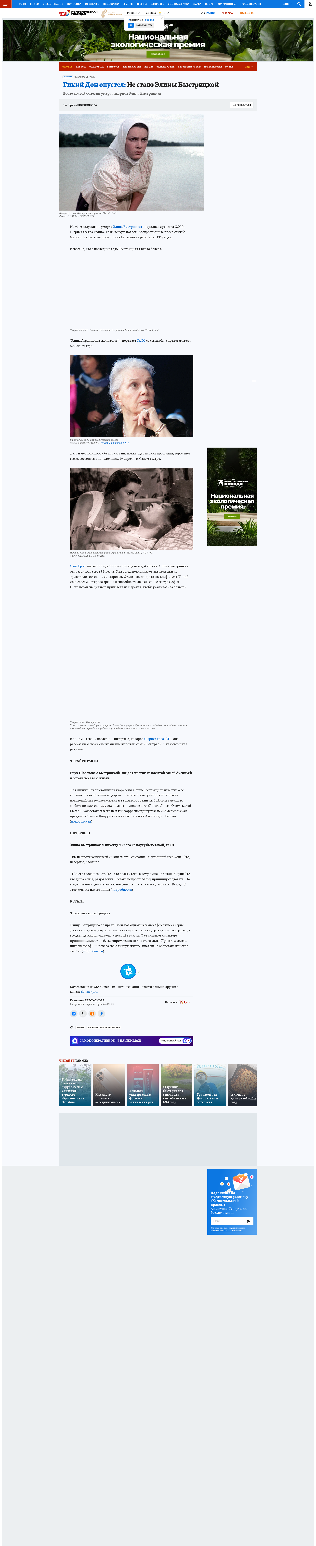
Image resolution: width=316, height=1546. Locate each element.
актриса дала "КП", (158, 738)
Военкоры (113, 66)
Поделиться (244, 105)
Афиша (229, 66)
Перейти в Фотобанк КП (114, 442)
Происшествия (250, 4)
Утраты (80, 1028)
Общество (92, 4)
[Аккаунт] (310, 4)
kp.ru (187, 1002)
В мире (127, 4)
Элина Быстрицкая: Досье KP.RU (104, 1028)
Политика (74, 4)
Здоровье (157, 4)
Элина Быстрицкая (127, 226)
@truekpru (89, 991)
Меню (6, 4)
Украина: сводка (131, 66)
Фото (22, 4)
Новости (81, 66)
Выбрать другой (144, 25)
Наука (197, 4)
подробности (81, 821)
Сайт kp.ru (78, 566)
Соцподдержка (178, 4)
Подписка (246, 13)
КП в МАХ (148, 66)
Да (131, 25)
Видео (34, 4)
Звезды (141, 4)
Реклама (227, 13)
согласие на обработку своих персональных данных (228, 1229)
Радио (210, 13)
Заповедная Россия (189, 66)
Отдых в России (165, 66)
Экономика (111, 4)
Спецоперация (53, 4)
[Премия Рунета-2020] (109, 13)
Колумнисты (226, 4)
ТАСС (141, 340)
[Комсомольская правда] (78, 13)
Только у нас (96, 66)
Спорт (209, 4)
